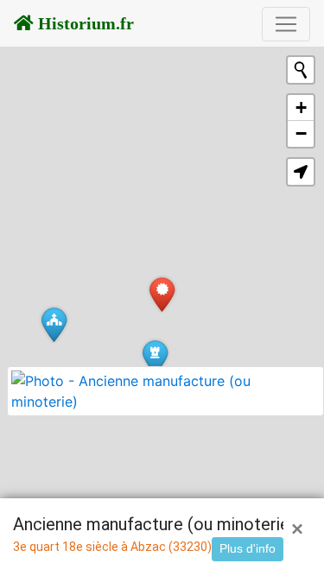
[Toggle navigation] (286, 24)
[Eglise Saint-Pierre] (54, 324)
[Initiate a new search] (301, 70)
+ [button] (301, 107)
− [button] (301, 133)
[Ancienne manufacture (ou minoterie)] (162, 294)
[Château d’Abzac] (155, 357)
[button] (301, 172)
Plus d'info (247, 548)
